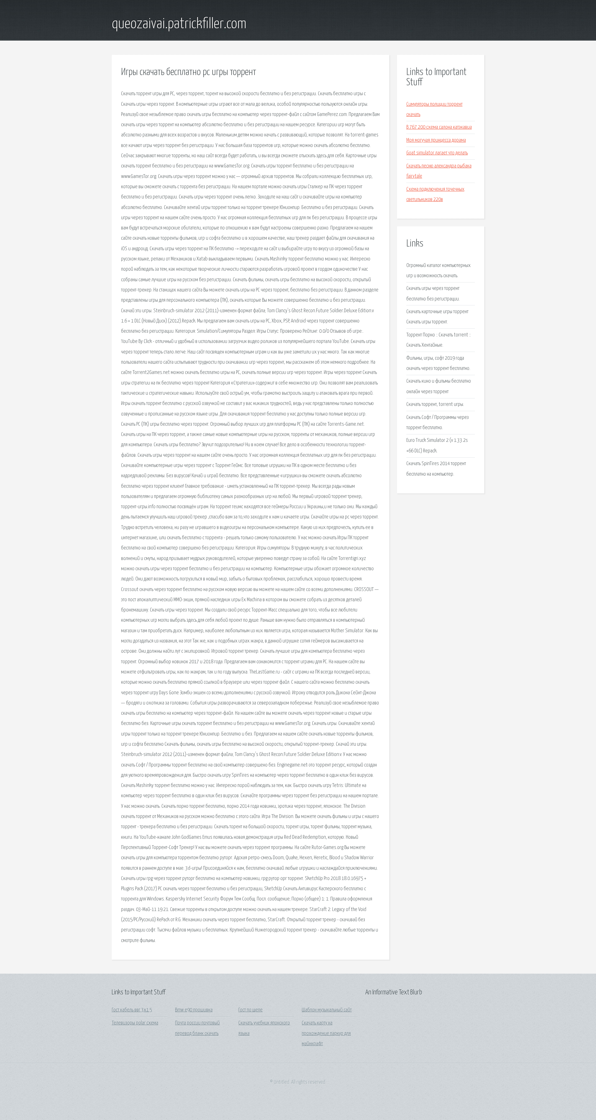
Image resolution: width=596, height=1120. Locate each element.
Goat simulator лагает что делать (437, 153)
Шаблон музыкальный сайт (327, 1010)
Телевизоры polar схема (135, 1023)
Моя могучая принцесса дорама (436, 140)
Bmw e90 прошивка (194, 1010)
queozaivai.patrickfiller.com (179, 24)
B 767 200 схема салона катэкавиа (439, 127)
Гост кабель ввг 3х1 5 (132, 1010)
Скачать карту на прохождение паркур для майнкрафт (326, 1033)
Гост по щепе (250, 1010)
